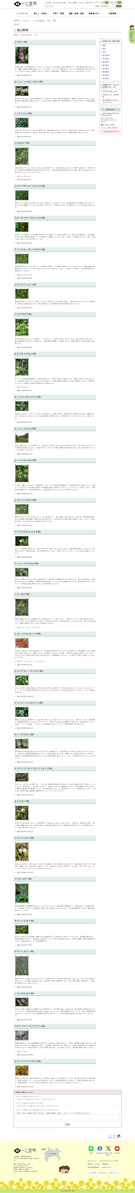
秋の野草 (106, 78)
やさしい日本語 (72, 2)
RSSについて (106, 1167)
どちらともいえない (34, 1099)
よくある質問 (92, 1173)
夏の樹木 (106, 65)
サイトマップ (92, 1160)
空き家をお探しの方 (110, 91)
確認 (67, 1124)
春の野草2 (106, 55)
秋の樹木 (106, 68)
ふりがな (81, 2)
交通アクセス (113, 1173)
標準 (103, 2)
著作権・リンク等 (93, 1164)
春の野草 (106, 72)
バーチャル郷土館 (38, 20)
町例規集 (105, 1164)
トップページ (25, 20)
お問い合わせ (89, 2)
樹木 (104, 52)
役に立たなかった (49, 1099)
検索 (119, 6)
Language (48, 2)
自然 (48, 20)
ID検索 (97, 6)
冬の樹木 (106, 58)
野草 (104, 48)
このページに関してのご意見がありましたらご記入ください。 (37, 1110)
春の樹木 (106, 62)
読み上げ (55, 2)
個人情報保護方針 (93, 1167)
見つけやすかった (24, 1106)
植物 (54, 20)
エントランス (49, 6)
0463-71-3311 (21, 1164)
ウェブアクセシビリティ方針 (108, 1160)
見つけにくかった (53, 1106)
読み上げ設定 (62, 2)
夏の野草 (106, 75)
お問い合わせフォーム (110, 131)
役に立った (21, 1099)
